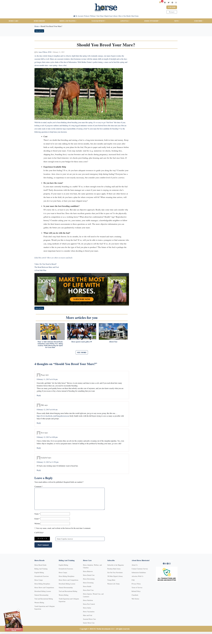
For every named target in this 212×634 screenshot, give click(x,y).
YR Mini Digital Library (115, 576)
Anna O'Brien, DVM (44, 52)
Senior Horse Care (89, 623)
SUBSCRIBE (198, 21)
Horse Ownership (151, 21)
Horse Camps (38, 580)
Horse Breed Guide (40, 565)
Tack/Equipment (98, 21)
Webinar (92, 16)
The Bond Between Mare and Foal (46, 267)
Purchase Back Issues (113, 569)
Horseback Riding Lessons (42, 591)
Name (37, 514)
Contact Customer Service (140, 569)
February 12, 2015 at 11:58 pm (47, 462)
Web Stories (135, 599)
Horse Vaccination (88, 611)
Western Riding (39, 602)
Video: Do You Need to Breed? (45, 264)
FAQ (133, 580)
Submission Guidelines (139, 572)
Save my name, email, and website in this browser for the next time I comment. (63, 528)
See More (81, 352)
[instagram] (176, 2)
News (176, 21)
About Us (135, 565)
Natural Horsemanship (41, 595)
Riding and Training (68, 21)
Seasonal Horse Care (89, 619)
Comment (38, 486)
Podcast (86, 16)
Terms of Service (137, 587)
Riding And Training (40, 569)
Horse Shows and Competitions (44, 587)
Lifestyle (124, 21)
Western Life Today (113, 584)
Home (36, 26)
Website (37, 523)
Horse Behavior (88, 571)
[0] (160, 2)
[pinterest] (172, 2)
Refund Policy (136, 591)
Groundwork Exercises (41, 576)
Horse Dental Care (89, 575)
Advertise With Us (137, 576)
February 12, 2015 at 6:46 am (47, 409)
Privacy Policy (136, 584)
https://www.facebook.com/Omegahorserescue (53, 416)
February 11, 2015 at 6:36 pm (47, 379)
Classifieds (135, 595)
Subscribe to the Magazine (115, 565)
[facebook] (165, 2)
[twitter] (168, 2)
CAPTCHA (39, 532)
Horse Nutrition (88, 600)
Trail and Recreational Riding (43, 599)
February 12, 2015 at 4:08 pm (47, 437)
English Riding (39, 572)
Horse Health (87, 586)
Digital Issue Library (110, 16)
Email (37, 518)
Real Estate (135, 16)
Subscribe (172, 7)
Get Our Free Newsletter (115, 572)
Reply (39, 395)
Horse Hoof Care (88, 590)
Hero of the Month (124, 16)
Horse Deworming (89, 579)
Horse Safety (87, 608)
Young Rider (111, 580)
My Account (79, 16)
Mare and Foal (39, 31)
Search (172, 12)
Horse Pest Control (89, 604)
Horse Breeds (39, 21)
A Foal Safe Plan (40, 270)
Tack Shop (100, 16)
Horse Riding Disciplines (42, 584)
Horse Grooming (88, 583)
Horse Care (13, 21)
